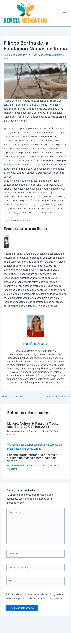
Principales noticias (38, 431)
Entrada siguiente (58, 396)
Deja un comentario (14, 54)
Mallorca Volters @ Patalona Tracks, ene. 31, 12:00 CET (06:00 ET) (33, 425)
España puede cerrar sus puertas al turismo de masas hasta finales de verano (32, 458)
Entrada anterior (12, 396)
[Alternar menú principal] (64, 13)
